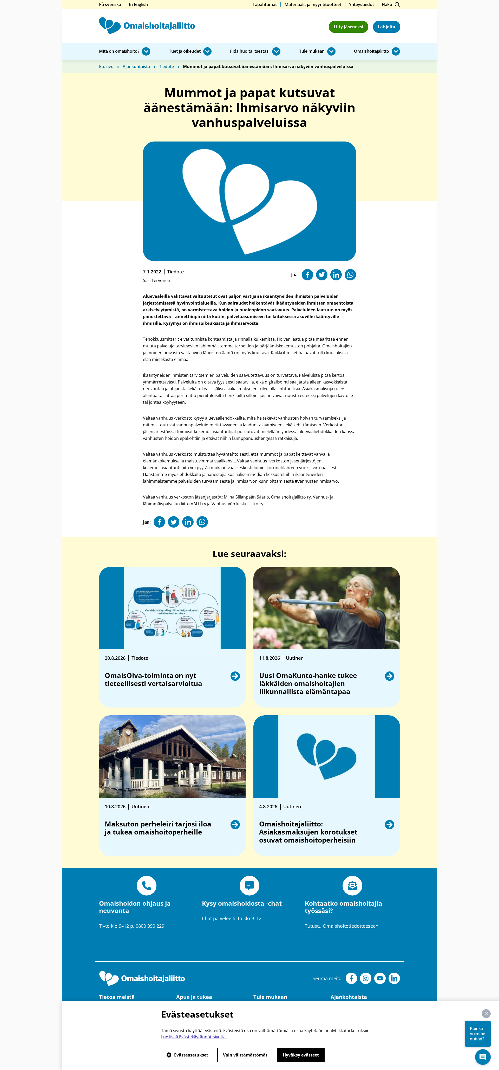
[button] (486, 1013)
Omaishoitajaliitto (371, 51)
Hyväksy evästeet (301, 1055)
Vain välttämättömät (245, 1055)
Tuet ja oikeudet (185, 51)
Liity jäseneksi (348, 27)
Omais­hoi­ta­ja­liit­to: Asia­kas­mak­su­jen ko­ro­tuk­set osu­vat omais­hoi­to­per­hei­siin (308, 832)
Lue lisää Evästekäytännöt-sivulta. (194, 1037)
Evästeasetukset (191, 1055)
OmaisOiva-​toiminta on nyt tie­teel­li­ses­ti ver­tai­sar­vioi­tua (154, 679)
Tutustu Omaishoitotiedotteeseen (341, 926)
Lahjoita (386, 27)
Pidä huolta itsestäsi (250, 51)
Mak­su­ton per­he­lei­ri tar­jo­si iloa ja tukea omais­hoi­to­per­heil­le (158, 828)
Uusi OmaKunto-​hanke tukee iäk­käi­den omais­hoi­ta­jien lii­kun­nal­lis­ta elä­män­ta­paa (308, 683)
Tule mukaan (312, 51)
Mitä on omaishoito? (119, 51)
